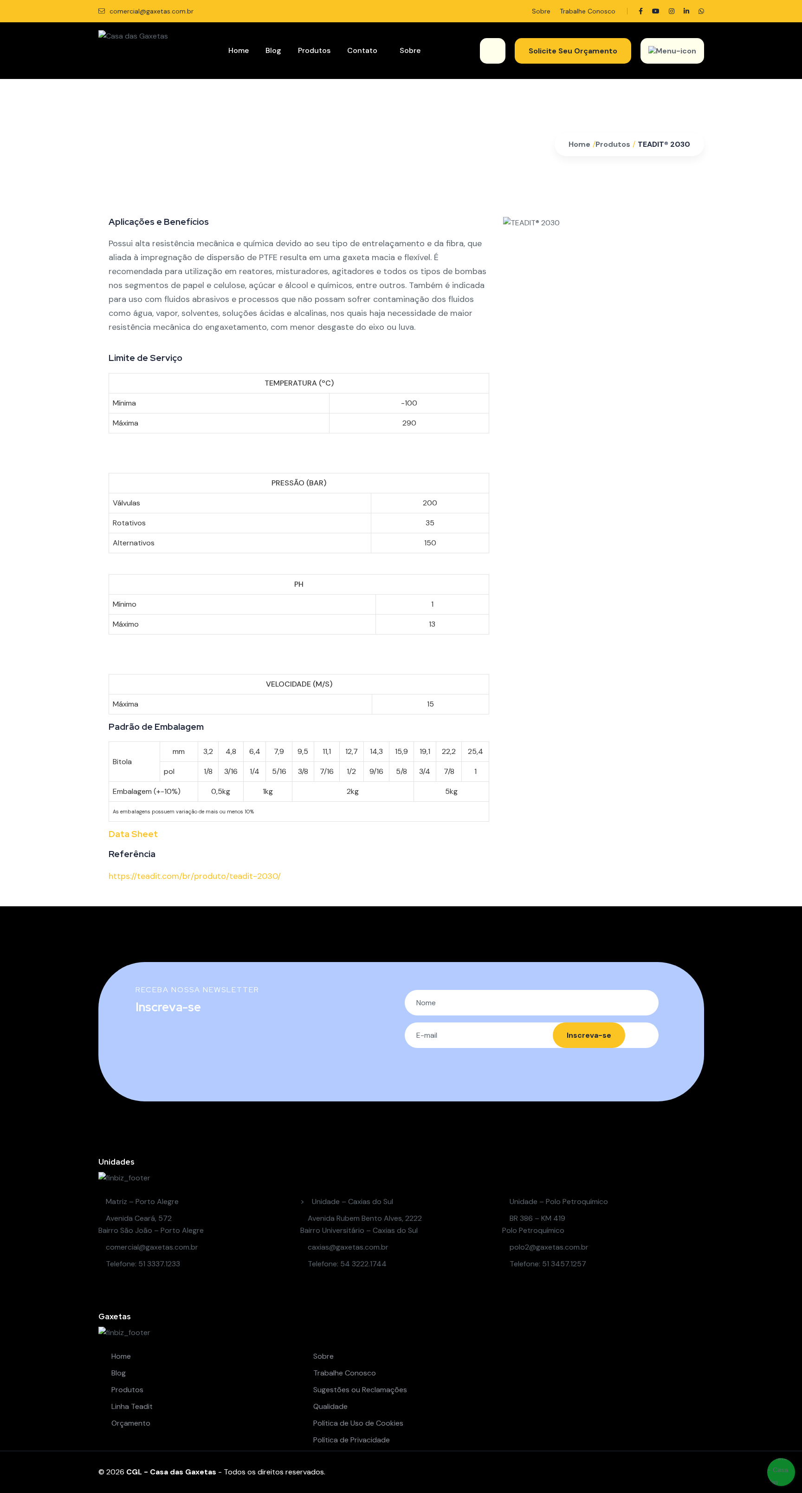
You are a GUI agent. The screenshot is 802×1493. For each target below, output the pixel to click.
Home (238, 50)
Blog (273, 50)
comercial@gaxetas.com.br (151, 11)
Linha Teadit (131, 1406)
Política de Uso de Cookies (357, 1423)
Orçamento (130, 1423)
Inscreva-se (589, 1035)
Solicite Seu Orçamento (573, 51)
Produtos (314, 50)
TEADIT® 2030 (664, 144)
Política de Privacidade (350, 1440)
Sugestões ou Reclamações (359, 1390)
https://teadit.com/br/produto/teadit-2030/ (195, 876)
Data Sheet (133, 834)
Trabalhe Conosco (587, 11)
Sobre (541, 11)
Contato (362, 50)
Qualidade (329, 1406)
